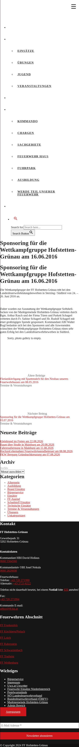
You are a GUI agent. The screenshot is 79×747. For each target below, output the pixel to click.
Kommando (27, 121)
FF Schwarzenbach (11, 650)
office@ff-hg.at (9, 608)
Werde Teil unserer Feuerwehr (36, 193)
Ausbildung (28, 179)
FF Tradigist (7, 656)
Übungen (25, 62)
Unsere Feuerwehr (28, 109)
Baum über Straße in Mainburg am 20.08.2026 (27, 444)
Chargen (25, 132)
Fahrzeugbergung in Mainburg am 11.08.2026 (26, 447)
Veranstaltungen (34, 86)
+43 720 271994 (9, 599)
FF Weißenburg (9, 662)
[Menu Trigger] (73, 6)
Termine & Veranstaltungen (16, 385)
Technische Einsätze (19, 505)
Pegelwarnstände (17, 692)
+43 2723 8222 (22, 583)
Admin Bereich (16, 705)
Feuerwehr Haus (33, 156)
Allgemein (13, 482)
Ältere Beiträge (34, 379)
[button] (43, 218)
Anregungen (13, 711)
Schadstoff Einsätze (18, 502)
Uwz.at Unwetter (17, 685)
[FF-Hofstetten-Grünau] (27, 17)
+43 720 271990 (20, 580)
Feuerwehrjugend (27, 97)
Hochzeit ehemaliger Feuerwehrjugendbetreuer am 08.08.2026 (36, 451)
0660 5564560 (8, 561)
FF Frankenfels (9, 625)
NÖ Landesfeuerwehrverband (24, 695)
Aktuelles (20, 27)
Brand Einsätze (16, 489)
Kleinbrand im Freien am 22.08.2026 (21, 441)
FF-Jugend (13, 499)
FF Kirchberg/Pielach (12, 631)
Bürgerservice (24, 206)
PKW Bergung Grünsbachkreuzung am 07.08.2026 (30, 454)
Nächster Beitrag (35, 417)
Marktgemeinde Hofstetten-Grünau (27, 702)
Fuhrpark (26, 168)
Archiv (4, 468)
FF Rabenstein (8, 643)
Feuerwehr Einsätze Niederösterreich (28, 689)
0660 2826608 (8, 570)
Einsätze (25, 50)
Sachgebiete (29, 144)
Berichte (18, 39)
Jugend (24, 74)
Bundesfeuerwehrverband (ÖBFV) (27, 698)
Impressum (13, 682)
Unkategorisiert (16, 515)
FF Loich (5, 637)
